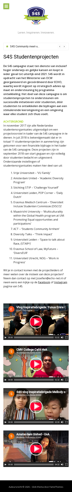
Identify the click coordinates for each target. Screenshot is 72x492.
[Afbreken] (62, 337)
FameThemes (56, 486)
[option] (38, 46)
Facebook (44, 282)
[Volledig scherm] (66, 337)
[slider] (34, 337)
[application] (36, 321)
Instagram (60, 282)
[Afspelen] (5, 337)
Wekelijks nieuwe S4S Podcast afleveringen (36, 46)
